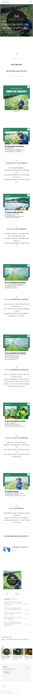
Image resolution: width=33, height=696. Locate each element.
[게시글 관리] (11, 594)
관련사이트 (4, 686)
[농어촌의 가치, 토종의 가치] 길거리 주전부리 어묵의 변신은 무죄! (13, 613)
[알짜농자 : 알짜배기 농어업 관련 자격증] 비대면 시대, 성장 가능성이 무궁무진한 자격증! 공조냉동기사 (13, 623)
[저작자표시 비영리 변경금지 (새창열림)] (22, 593)
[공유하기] (9, 594)
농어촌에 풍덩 (7, 599)
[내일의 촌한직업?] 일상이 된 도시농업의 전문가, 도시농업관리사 (13, 618)
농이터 (5, 667)
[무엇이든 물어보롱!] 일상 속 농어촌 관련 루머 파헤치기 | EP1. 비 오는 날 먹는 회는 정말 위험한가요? (13, 603)
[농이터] (6, 2)
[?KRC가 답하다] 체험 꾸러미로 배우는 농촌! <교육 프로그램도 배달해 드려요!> (13, 608)
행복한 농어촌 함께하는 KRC (9, 669)
